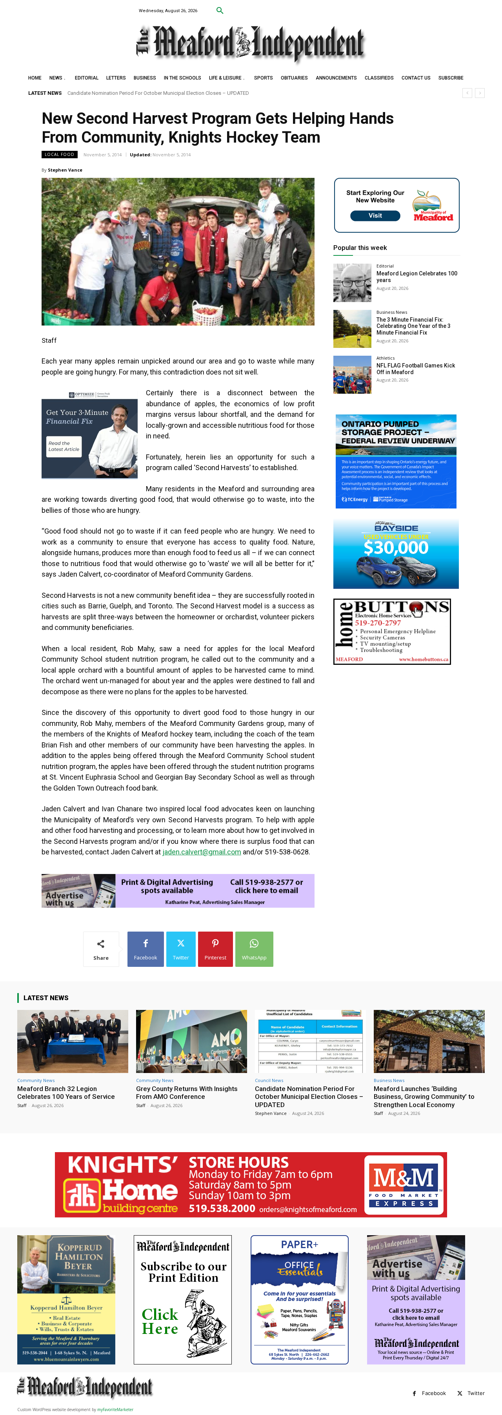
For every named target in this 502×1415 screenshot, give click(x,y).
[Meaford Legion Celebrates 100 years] (352, 283)
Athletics (385, 358)
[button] (220, 11)
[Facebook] (414, 1394)
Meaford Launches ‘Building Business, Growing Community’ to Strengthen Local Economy (168, 93)
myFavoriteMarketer (115, 1409)
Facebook (434, 1393)
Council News (269, 1080)
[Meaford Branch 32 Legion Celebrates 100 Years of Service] (72, 1041)
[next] (480, 93)
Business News (391, 312)
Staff (21, 1105)
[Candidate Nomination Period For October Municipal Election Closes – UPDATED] (310, 1041)
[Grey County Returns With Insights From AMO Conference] (191, 1041)
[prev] (467, 93)
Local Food (60, 154)
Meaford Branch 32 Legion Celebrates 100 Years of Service (66, 1092)
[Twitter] (460, 1394)
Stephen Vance (65, 170)
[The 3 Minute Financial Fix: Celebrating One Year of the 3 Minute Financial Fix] (352, 329)
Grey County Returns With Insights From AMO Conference (187, 1092)
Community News (36, 1080)
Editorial (385, 266)
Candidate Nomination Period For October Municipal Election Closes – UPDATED (309, 1097)
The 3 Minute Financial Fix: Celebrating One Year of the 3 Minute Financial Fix (413, 326)
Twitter (476, 1393)
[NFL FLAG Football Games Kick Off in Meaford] (352, 375)
